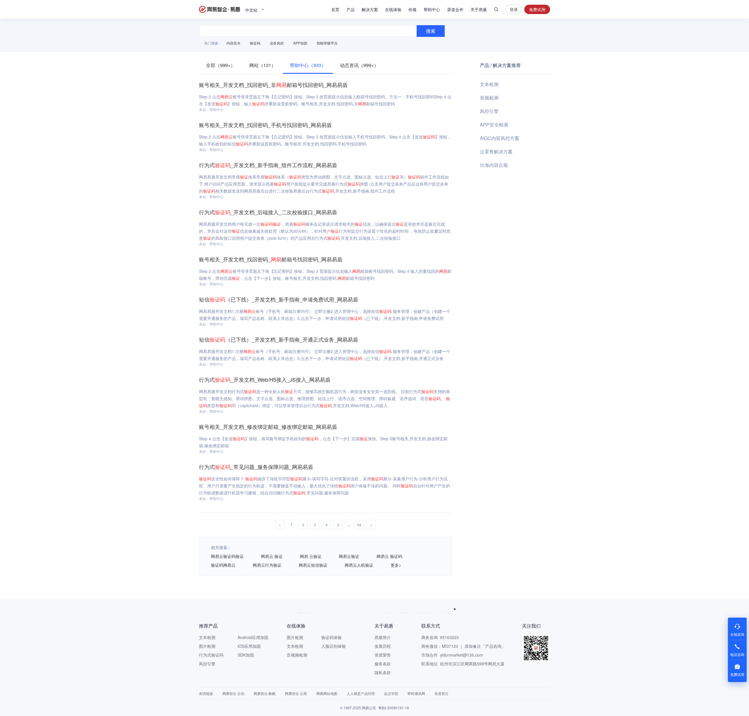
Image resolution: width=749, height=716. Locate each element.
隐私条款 (382, 672)
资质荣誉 (382, 655)
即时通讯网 (416, 693)
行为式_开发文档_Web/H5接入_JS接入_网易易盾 (264, 379)
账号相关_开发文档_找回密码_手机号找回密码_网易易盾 (265, 125)
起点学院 (391, 693)
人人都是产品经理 (361, 693)
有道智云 (441, 693)
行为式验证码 (211, 655)
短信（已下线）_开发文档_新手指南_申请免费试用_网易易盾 (278, 299)
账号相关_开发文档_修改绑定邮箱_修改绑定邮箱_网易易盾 (268, 426)
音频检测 (489, 97)
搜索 (496, 9)
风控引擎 (489, 111)
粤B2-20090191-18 (393, 707)
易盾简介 (382, 637)
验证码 (255, 42)
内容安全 (233, 42)
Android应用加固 (253, 637)
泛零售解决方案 (496, 151)
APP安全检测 (494, 124)
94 (359, 524)
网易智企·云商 (296, 693)
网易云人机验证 (359, 565)
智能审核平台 (327, 42)
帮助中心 (432, 9)
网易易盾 (219, 9)
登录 (514, 9)
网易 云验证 (311, 556)
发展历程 (382, 646)
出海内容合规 (494, 165)
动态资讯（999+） (359, 65)
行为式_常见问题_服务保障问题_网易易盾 (256, 466)
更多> (396, 565)
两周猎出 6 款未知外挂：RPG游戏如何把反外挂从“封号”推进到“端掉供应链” (371, 609)
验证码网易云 (223, 565)
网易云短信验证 (313, 565)
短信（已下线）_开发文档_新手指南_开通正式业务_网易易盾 (278, 339)
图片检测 (207, 646)
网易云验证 (349, 556)
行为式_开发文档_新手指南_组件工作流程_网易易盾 (268, 165)
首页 (335, 9)
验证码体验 (331, 637)
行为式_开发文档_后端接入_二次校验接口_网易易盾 (268, 212)
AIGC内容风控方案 (499, 138)
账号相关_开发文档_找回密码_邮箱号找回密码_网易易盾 (270, 259)
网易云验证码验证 (227, 556)
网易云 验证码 (389, 556)
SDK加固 (246, 655)
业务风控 (277, 42)
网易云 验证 (272, 556)
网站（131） (262, 65)
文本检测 (489, 84)
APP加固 (300, 42)
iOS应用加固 (249, 646)
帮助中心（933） (308, 65)
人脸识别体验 (333, 646)
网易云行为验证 (267, 565)
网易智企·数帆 (265, 693)
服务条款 (382, 664)
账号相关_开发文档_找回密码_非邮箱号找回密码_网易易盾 (273, 84)
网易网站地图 (326, 693)
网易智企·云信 (233, 693)
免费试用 (537, 9)
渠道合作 (455, 9)
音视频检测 (297, 655)
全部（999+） (220, 65)
